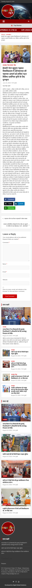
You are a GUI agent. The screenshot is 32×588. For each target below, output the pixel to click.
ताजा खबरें (6, 305)
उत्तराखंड (5, 65)
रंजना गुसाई (14, 83)
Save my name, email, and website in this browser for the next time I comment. (14, 290)
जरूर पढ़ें (5, 401)
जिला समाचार (10, 65)
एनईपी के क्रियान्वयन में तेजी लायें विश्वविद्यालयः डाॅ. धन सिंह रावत (20, 377)
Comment (6, 242)
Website (5, 280)
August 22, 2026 (15, 380)
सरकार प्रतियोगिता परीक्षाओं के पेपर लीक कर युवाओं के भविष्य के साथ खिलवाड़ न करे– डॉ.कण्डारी (15, 225)
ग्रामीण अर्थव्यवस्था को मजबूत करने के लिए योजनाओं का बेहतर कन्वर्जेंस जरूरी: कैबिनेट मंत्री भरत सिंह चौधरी (19, 390)
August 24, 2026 (7, 335)
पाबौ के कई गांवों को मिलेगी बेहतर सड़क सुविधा (15, 454)
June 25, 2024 (7, 83)
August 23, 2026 (15, 369)
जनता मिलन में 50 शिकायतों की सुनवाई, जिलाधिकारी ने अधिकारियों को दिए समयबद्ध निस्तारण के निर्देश (14, 331)
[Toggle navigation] (3, 21)
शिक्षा (15, 65)
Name (5, 264)
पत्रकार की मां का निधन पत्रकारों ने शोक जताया (15, 218)
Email (5, 272)
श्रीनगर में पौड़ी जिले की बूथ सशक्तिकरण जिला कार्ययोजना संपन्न (19, 365)
